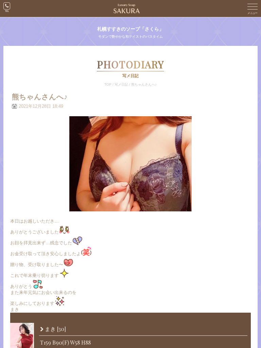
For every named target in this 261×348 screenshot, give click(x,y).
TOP (107, 84)
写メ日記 (121, 84)
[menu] (252, 8)
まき (55, 329)
